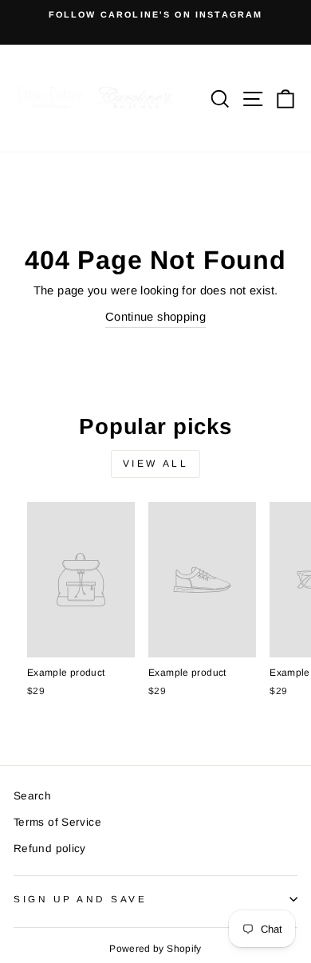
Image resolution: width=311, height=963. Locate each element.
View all (156, 463)
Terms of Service (57, 822)
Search (32, 796)
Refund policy (50, 848)
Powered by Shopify (155, 948)
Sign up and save (81, 899)
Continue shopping (155, 316)
